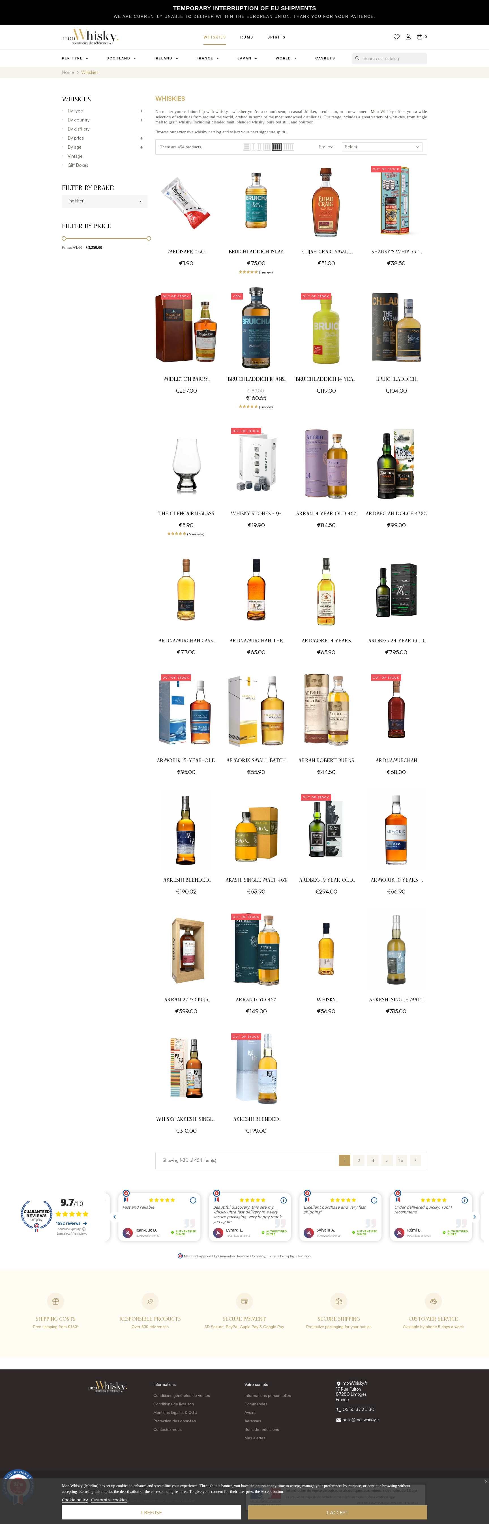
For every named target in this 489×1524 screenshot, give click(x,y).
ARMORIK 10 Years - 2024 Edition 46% (396, 881)
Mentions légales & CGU (175, 1412)
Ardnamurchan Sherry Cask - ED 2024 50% (396, 761)
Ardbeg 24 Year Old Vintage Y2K (396, 642)
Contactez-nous (167, 1429)
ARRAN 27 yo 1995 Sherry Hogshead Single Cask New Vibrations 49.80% (186, 1001)
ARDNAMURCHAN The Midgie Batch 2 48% (256, 642)
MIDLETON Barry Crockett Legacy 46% (186, 380)
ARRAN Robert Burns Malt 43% (326, 761)
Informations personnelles (267, 1395)
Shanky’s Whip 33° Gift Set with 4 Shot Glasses (396, 253)
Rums (246, 37)
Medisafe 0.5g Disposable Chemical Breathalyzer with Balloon (186, 253)
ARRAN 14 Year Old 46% (326, 514)
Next (415, 1160)
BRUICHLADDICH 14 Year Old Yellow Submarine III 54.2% (326, 380)
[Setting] (408, 37)
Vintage (75, 156)
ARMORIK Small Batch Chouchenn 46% (256, 761)
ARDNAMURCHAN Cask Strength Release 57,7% (186, 642)
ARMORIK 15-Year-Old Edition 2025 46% (186, 761)
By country (79, 120)
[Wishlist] (397, 37)
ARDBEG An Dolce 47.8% (396, 514)
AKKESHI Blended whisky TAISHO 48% (186, 881)
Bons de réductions (261, 1429)
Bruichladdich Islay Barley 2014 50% (256, 253)
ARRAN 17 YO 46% (256, 1000)
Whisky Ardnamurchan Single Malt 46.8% (326, 1001)
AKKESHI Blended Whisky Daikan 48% (256, 1120)
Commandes (255, 1404)
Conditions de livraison (173, 1404)
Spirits (276, 37)
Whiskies (214, 37)
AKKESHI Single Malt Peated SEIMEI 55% (396, 1001)
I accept (337, 1512)
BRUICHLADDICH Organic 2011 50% (396, 380)
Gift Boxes (78, 165)
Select (351, 146)
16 (401, 1160)
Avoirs (250, 1412)
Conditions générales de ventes (181, 1395)
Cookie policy (75, 1499)
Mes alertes (254, 1438)
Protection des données (174, 1421)
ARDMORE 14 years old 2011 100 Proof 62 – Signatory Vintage (326, 642)
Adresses (252, 1421)
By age (75, 147)
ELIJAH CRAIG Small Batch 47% (326, 253)
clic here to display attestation (289, 1256)
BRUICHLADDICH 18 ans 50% (256, 380)
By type (75, 111)
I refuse (151, 1512)
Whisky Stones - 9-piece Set (256, 515)
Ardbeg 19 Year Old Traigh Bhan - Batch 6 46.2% (326, 881)
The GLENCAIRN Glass (186, 514)
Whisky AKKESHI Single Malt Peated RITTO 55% (186, 1120)
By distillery (79, 129)
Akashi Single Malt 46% (256, 880)
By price (76, 138)
